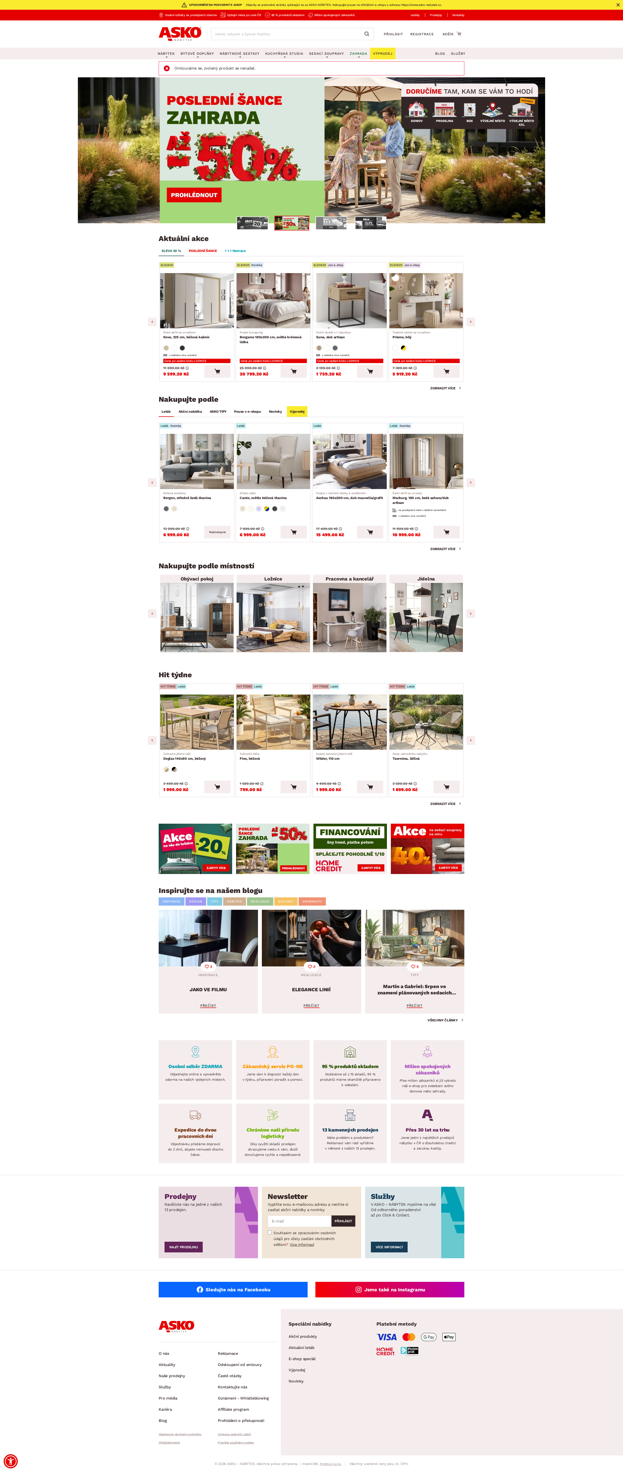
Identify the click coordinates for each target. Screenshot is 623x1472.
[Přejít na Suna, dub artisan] (349, 300)
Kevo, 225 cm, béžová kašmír (186, 335)
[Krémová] (251, 509)
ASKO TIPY (218, 411)
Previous (152, 322)
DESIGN (195, 901)
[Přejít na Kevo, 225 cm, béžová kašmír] (197, 300)
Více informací (302, 1244)
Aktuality (167, 1364)
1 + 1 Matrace (235, 251)
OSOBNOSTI (312, 901)
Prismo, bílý (411, 335)
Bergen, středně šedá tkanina (187, 495)
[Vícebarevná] (267, 509)
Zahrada (358, 53)
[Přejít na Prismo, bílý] (426, 300)
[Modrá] (259, 509)
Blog (440, 53)
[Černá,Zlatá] (403, 348)
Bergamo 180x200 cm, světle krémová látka (271, 337)
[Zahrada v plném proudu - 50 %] (311, 150)
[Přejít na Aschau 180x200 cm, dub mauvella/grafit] (349, 461)
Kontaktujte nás (232, 1387)
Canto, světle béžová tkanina (263, 495)
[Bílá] (174, 348)
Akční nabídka (190, 411)
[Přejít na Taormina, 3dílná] (426, 722)
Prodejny (436, 15)
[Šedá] (182, 348)
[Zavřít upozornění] (618, 5)
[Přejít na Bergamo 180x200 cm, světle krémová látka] (273, 300)
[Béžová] (166, 348)
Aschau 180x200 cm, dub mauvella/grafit (349, 495)
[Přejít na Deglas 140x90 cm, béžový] (197, 722)
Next (470, 322)
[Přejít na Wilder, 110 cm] (349, 722)
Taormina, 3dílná (410, 756)
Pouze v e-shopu (247, 411)
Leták (166, 411)
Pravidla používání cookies (236, 1442)
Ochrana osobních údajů (234, 1434)
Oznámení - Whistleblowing (243, 1398)
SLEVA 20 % (171, 251)
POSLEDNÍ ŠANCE (203, 251)
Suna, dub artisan (333, 335)
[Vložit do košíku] (217, 371)
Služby (458, 53)
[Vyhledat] (368, 34)
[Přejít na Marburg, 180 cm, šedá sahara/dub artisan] (426, 461)
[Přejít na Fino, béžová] (273, 722)
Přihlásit (393, 34)
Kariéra (165, 1409)
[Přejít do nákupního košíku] (452, 34)
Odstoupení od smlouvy (240, 1364)
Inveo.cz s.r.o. (330, 1464)
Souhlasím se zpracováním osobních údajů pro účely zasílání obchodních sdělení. (305, 1239)
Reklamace (228, 1353)
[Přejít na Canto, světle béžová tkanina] (273, 461)
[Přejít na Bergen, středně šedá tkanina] (197, 461)
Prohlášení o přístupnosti (241, 1420)
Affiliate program (233, 1409)
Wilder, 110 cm (334, 756)
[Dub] (319, 348)
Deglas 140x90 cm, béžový (184, 756)
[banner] (195, 849)
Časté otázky (229, 1376)
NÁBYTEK (234, 901)
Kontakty (458, 15)
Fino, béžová (250, 756)
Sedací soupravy (326, 53)
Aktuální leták (301, 1347)
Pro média (168, 1398)
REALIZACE (260, 901)
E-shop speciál (302, 1358)
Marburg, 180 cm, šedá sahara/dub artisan (421, 498)
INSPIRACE (172, 901)
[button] (11, 1461)
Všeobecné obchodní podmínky (180, 1434)
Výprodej (297, 411)
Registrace (422, 34)
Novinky (275, 411)
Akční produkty (303, 1336)
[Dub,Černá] (174, 769)
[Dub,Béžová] (166, 769)
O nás (164, 1353)
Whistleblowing (169, 1442)
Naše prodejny (172, 1376)
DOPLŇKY (286, 901)
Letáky (415, 15)
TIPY (214, 901)
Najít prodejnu (183, 1247)
